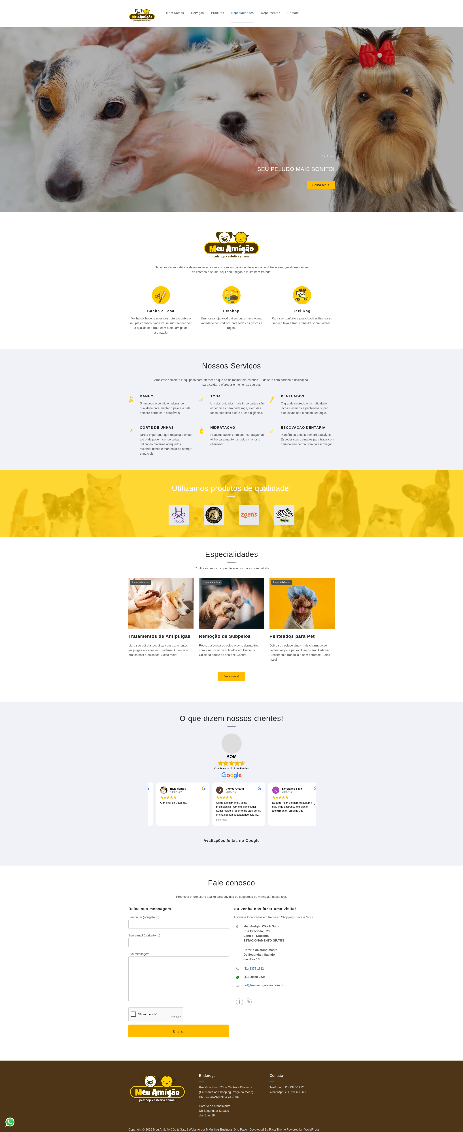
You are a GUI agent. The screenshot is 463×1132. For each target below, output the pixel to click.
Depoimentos (270, 12)
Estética (328, 156)
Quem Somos (174, 12)
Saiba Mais (320, 185)
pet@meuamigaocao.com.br (263, 985)
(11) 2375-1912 (253, 968)
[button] (314, 804)
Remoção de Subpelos (225, 636)
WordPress (312, 1129)
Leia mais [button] (270, 819)
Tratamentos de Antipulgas (159, 636)
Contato (293, 12)
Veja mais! (231, 676)
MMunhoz (212, 1129)
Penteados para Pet (292, 636)
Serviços (197, 12)
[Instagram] (248, 1002)
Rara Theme (277, 1129)
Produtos (217, 12)
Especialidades (242, 12)
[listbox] (231, 116)
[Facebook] (239, 1002)
